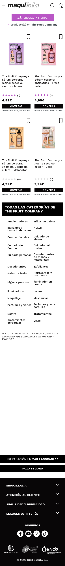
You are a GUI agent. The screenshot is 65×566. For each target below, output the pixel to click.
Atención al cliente (23, 495)
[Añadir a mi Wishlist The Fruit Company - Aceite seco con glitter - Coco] (48, 120)
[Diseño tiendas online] (51, 549)
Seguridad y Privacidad (25, 504)
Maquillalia (16, 485)
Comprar (16, 106)
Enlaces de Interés (22, 513)
